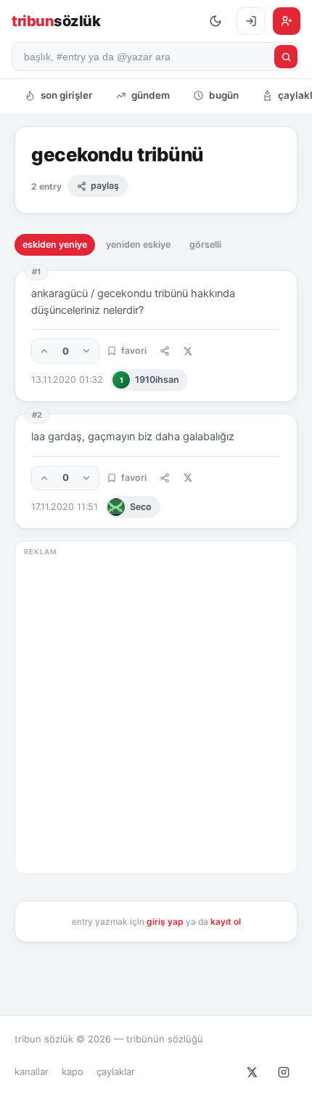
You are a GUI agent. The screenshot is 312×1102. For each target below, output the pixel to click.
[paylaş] (165, 350)
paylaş (105, 185)
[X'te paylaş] (187, 350)
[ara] (285, 56)
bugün (224, 95)
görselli (205, 244)
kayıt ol (225, 921)
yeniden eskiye (138, 244)
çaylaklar (116, 1071)
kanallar (32, 1071)
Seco (141, 506)
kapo (72, 1071)
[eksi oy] (86, 351)
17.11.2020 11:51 (64, 506)
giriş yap (165, 921)
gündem (150, 95)
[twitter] (252, 1072)
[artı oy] (44, 351)
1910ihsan (150, 379)
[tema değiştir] (215, 21)
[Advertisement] (156, 712)
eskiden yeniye (54, 244)
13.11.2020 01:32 (67, 379)
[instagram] (283, 1072)
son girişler (66, 95)
